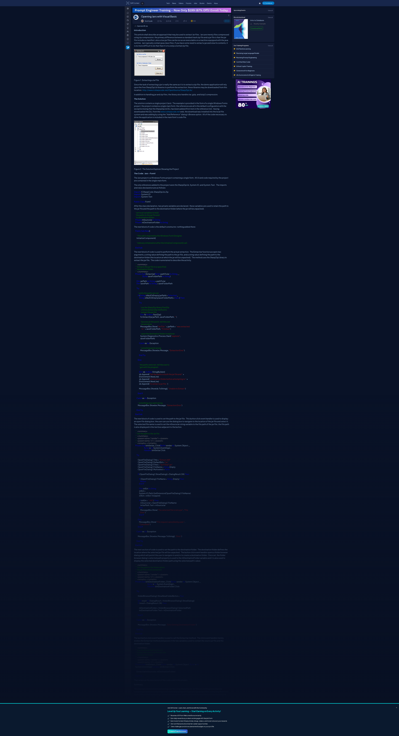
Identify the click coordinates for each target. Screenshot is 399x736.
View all (270, 10)
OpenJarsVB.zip (142, 26)
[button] (184, 21)
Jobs (195, 3)
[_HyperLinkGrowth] (127, 47)
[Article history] (158, 21)
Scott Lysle (148, 21)
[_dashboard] (128, 16)
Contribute (268, 3)
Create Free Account (177, 731)
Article (227, 21)
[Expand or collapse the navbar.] (128, 8)
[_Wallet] (128, 20)
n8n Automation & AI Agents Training (248, 75)
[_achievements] (128, 28)
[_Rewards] (128, 39)
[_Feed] (128, 13)
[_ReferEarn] (128, 35)
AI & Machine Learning (243, 49)
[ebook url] (241, 38)
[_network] (128, 31)
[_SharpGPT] (128, 43)
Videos (181, 3)
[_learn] (128, 24)
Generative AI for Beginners (245, 71)
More (216, 3)
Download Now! (256, 28)
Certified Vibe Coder (243, 62)
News (174, 3)
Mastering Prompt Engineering (246, 57)
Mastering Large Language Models (247, 53)
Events (209, 3)
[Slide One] (181, 10)
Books (202, 3)
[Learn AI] (253, 93)
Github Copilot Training (244, 66)
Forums (188, 3)
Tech (168, 3)
